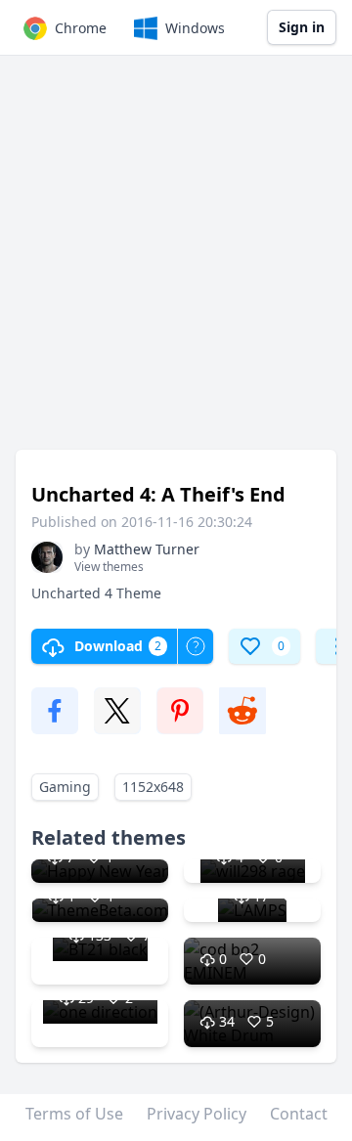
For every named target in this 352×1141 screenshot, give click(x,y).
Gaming (65, 786)
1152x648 (153, 786)
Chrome (81, 28)
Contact (299, 1113)
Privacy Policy (196, 1113)
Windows (195, 28)
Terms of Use (74, 1113)
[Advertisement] (176, 262)
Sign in (302, 27)
